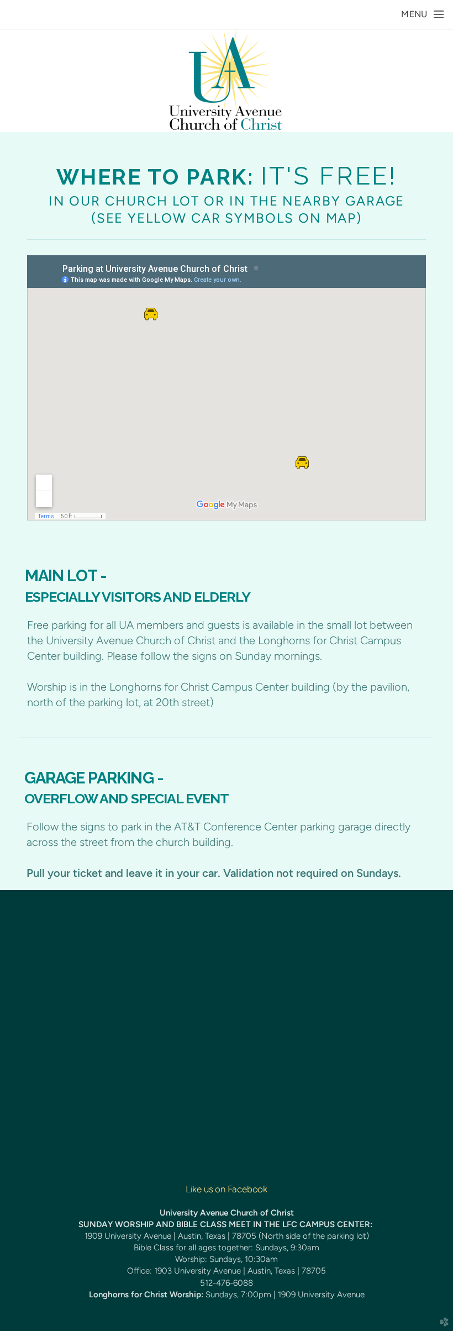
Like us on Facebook (226, 1189)
